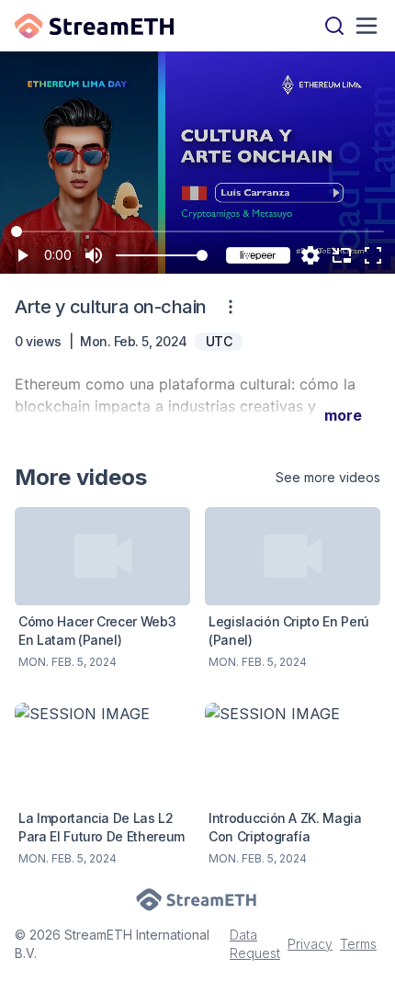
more (343, 415)
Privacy (310, 944)
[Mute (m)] (94, 255)
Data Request (255, 944)
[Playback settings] (310, 255)
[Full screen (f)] (373, 255)
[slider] (202, 255)
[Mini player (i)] (342, 255)
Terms (358, 944)
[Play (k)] (22, 255)
